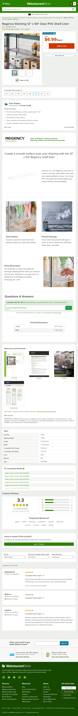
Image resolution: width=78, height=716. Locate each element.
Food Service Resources (30, 696)
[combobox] (39, 9)
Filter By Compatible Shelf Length (38, 554)
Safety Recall (26, 701)
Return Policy (47, 701)
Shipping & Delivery (70, 698)
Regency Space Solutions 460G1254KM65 (17, 485)
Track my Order (69, 692)
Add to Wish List (59, 55)
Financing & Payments (50, 694)
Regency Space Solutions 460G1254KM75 (17, 479)
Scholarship (47, 696)
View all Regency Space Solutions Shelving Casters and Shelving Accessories (47, 139)
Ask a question (25, 29)
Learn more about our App (60, 657)
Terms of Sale (6, 708)
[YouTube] (9, 677)
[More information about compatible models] (23, 468)
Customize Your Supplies (10, 694)
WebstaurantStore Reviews (30, 699)
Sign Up (64, 643)
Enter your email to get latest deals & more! (20, 643)
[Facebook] (14, 677)
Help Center (69, 688)
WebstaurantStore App (9, 692)
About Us (46, 687)
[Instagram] (3, 677)
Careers (45, 692)
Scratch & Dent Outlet (29, 689)
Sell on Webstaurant (49, 699)
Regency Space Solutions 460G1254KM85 (17, 473)
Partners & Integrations (9, 699)
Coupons (25, 694)
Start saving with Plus (22, 657)
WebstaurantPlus (7, 687)
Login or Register (39, 544)
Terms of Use (47, 312)
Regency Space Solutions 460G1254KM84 (17, 476)
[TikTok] (19, 677)
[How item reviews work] (28, 511)
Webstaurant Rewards (9, 689)
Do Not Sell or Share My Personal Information (60, 708)
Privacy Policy (57, 312)
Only (46, 36)
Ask (68, 308)
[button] (14, 73)
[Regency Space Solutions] (15, 139)
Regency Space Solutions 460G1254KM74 (17, 482)
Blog (23, 687)
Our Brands (47, 689)
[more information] (30, 105)
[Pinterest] (24, 677)
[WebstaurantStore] (27, 666)
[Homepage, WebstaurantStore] (39, 4)
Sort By (6, 554)
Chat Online (67, 695)
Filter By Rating (56, 554)
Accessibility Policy (38, 708)
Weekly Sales (26, 692)
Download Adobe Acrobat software (46, 411)
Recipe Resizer (7, 696)
